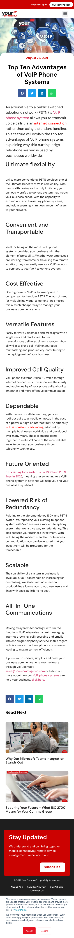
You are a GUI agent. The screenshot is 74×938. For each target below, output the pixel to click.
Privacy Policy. (20, 909)
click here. (38, 680)
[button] (65, 14)
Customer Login (61, 4)
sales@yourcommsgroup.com (25, 671)
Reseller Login (39, 4)
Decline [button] (44, 930)
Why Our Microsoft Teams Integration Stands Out (35, 760)
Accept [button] (29, 930)
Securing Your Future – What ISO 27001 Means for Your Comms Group (36, 809)
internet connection (50, 123)
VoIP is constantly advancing (24, 427)
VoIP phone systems (46, 675)
